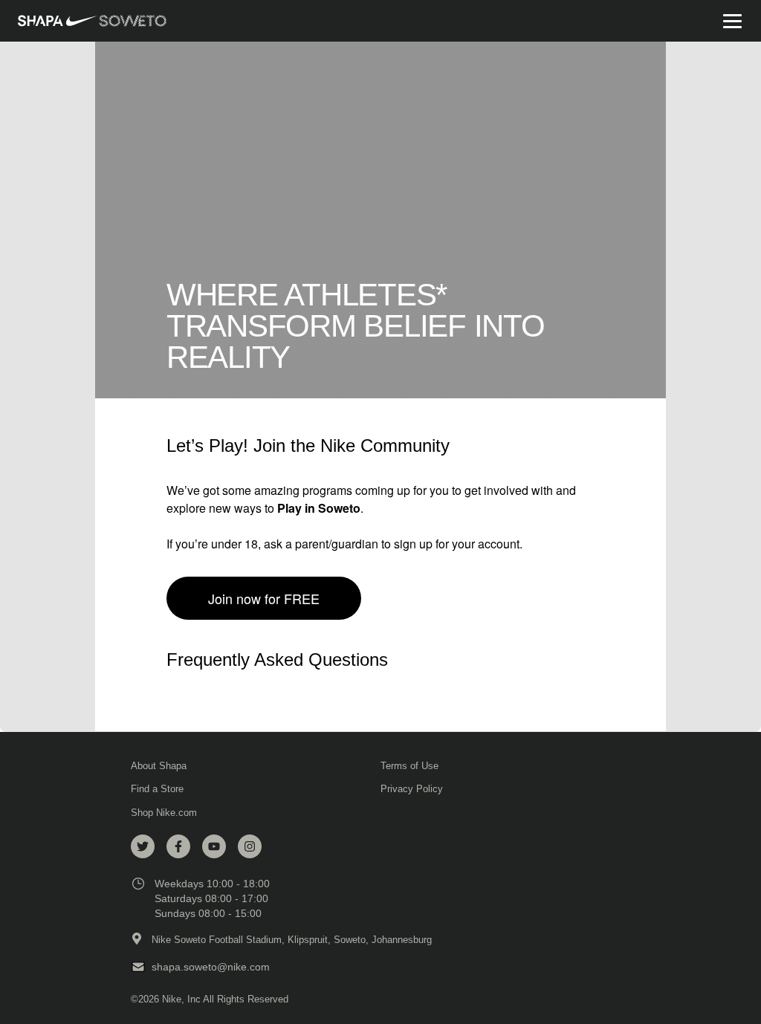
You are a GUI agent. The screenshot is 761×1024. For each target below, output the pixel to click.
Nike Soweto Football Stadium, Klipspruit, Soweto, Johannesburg (292, 939)
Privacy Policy (411, 788)
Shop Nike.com (164, 812)
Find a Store (157, 788)
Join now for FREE (264, 598)
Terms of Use (409, 765)
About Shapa (159, 765)
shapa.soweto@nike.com (211, 967)
